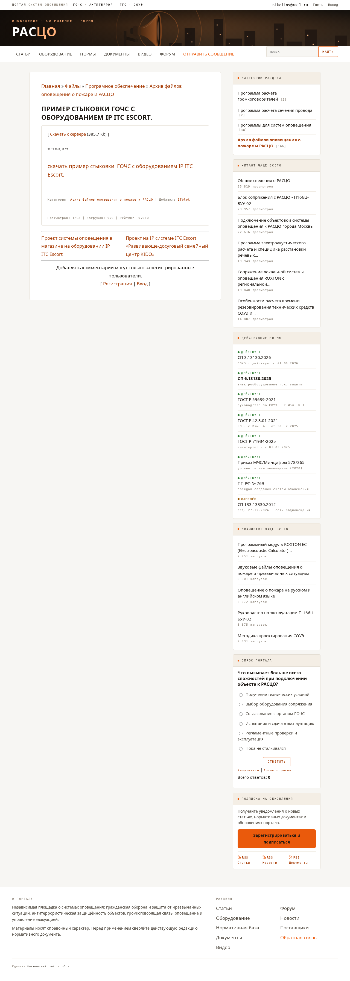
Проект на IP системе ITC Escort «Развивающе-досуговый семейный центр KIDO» (167, 246)
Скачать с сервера (68, 134)
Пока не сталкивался (266, 748)
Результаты (248, 770)
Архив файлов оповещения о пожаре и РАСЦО (111, 199)
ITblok (184, 199)
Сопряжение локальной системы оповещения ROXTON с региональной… (271, 278)
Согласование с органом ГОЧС (275, 713)
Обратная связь (298, 937)
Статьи (23, 54)
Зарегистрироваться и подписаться (276, 839)
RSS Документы (298, 860)
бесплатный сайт (41, 966)
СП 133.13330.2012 (257, 504)
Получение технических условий (277, 694)
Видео (144, 54)
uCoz (65, 966)
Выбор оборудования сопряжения (279, 704)
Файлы (73, 86)
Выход (333, 5)
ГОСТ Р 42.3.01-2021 (258, 420)
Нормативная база (237, 927)
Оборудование (55, 54)
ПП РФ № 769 (251, 483)
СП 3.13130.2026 (254, 357)
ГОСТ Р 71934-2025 (257, 441)
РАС (34, 31)
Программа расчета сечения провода (275, 110)
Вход (142, 283)
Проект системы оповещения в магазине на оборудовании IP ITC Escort (76, 246)
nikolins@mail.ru (290, 5)
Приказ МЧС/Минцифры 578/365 (271, 462)
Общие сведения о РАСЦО (264, 180)
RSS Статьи (244, 860)
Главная (50, 86)
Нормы (88, 54)
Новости (289, 918)
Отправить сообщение (208, 54)
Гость (318, 5)
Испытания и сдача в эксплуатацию (280, 723)
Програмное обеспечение (115, 86)
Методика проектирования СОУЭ (271, 635)
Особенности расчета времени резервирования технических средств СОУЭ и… (276, 307)
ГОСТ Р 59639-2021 (257, 399)
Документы (117, 54)
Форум (167, 54)
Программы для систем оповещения (274, 125)
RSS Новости (269, 860)
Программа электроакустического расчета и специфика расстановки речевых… (272, 249)
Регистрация (117, 283)
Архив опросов (277, 770)
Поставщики (294, 927)
